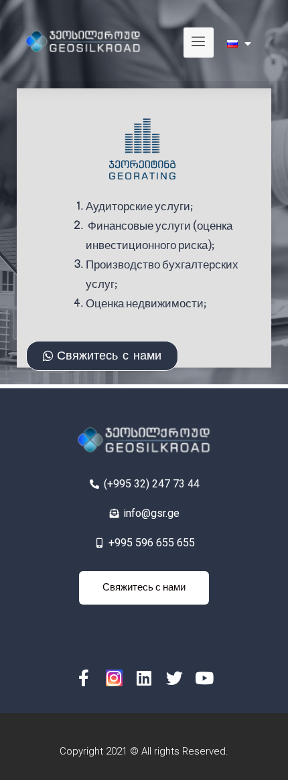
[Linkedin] (144, 678)
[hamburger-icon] (199, 42)
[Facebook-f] (84, 678)
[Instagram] (114, 678)
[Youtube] (204, 678)
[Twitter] (174, 678)
